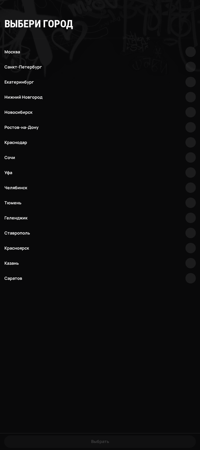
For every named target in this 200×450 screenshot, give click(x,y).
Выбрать (100, 441)
